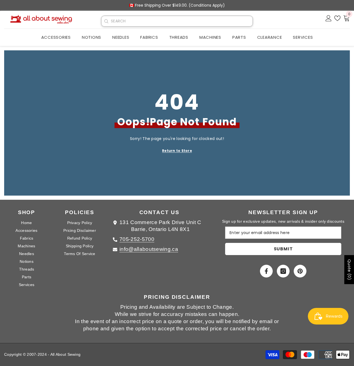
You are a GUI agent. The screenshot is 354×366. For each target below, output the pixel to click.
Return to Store (177, 150)
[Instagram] (283, 271)
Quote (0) (349, 269)
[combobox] (182, 21)
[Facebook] (266, 271)
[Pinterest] (300, 271)
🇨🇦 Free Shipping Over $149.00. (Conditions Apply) (177, 5)
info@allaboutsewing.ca (148, 249)
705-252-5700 (136, 239)
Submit (283, 249)
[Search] (106, 21)
